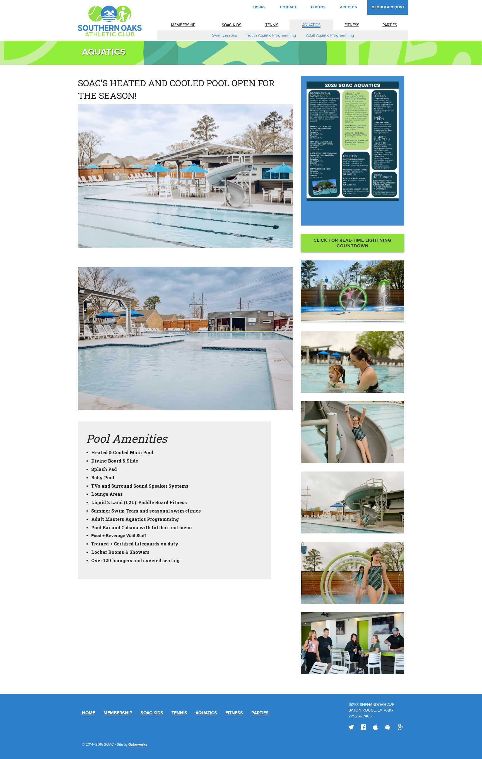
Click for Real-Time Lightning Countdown (353, 243)
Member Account (388, 7)
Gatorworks (137, 744)
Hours (259, 7)
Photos (318, 7)
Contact (288, 7)
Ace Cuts (348, 7)
